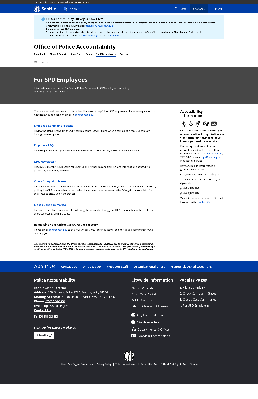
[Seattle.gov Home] (35, 62)
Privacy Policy (103, 364)
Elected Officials (142, 288)
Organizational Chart (149, 267)
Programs (125, 54)
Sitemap (194, 364)
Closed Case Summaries (50, 204)
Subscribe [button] (42, 335)
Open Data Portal (143, 294)
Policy (89, 54)
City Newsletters (148, 322)
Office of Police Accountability (75, 46)
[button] (223, 2)
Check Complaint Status (50, 181)
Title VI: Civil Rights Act (173, 364)
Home (43, 61)
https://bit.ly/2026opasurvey (98, 25)
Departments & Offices (154, 329)
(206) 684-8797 (114, 35)
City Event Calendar (150, 315)
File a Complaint (194, 287)
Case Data (76, 54)
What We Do (92, 267)
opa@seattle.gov (91, 35)
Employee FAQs (44, 145)
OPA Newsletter (45, 161)
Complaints (40, 54)
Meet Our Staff (117, 267)
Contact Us (204, 202)
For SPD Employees (106, 54)
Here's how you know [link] (77, 2)
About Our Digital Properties (76, 364)
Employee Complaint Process (53, 125)
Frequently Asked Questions (191, 267)
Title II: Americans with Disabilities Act (136, 364)
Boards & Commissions (153, 336)
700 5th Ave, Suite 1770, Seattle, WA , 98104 (78, 292)
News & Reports (58, 54)
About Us (44, 266)
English (73, 8)
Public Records (141, 300)
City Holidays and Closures (149, 306)
